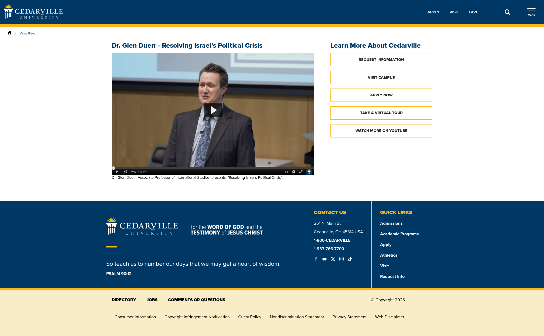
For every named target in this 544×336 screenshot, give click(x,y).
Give (473, 12)
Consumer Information (135, 317)
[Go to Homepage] (33, 17)
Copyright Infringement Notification (197, 317)
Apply (433, 12)
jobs (152, 300)
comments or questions (196, 300)
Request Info (392, 276)
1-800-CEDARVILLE (332, 240)
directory (124, 300)
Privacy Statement (350, 317)
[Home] (9, 33)
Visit (454, 12)
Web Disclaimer (389, 317)
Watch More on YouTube (381, 130)
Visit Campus (381, 77)
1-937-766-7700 (329, 249)
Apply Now (381, 95)
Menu (531, 15)
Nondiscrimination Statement (297, 317)
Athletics (388, 255)
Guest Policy (249, 317)
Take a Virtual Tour (381, 113)
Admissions (391, 223)
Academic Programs (399, 234)
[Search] (507, 12)
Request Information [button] (381, 59)
